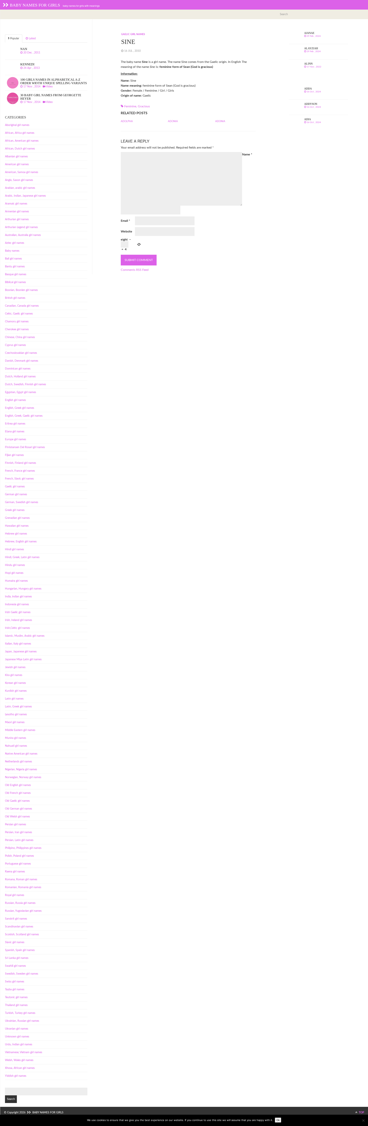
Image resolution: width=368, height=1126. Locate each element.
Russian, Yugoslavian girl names (23, 911)
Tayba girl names (14, 989)
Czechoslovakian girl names (21, 353)
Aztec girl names (14, 243)
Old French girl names (18, 793)
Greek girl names (15, 510)
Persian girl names (15, 824)
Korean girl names (15, 683)
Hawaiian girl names (17, 526)
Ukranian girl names (16, 1028)
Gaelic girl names (133, 34)
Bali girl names (13, 258)
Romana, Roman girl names (21, 879)
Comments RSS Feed (135, 269)
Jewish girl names (15, 667)
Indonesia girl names (17, 604)
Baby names (12, 251)
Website (126, 231)
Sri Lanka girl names (16, 958)
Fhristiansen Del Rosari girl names (25, 447)
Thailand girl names (16, 1005)
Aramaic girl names (16, 203)
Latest (32, 38)
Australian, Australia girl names (23, 235)
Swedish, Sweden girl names (21, 973)
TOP (361, 1112)
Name (247, 154)
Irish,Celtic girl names (17, 628)
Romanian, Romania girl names (23, 887)
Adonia (173, 121)
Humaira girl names (16, 581)
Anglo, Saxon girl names (19, 180)
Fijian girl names (14, 455)
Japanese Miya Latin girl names (23, 659)
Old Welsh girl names (17, 816)
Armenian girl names (17, 211)
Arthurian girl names (17, 219)
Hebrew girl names (16, 533)
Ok (278, 1120)
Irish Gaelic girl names (17, 612)
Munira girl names (15, 738)
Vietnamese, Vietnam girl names (23, 1052)
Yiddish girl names (15, 1076)
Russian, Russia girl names (20, 903)
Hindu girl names (15, 565)
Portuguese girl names (18, 863)
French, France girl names (20, 471)
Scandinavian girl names (19, 926)
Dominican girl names (17, 368)
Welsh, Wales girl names (19, 1060)
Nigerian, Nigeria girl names (21, 769)
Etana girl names (14, 431)
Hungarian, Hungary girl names (23, 588)
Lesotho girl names (16, 714)
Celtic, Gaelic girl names (19, 313)
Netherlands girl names (18, 761)
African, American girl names (22, 141)
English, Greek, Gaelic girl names (24, 416)
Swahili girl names (15, 966)
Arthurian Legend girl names (21, 227)
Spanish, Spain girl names (20, 950)
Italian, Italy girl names (18, 643)
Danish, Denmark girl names (21, 361)
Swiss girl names (14, 981)
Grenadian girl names (17, 518)
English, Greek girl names (19, 408)
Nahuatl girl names (16, 746)
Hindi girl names (14, 549)
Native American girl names (21, 753)
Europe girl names (15, 439)
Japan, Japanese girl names (21, 651)
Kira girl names (13, 675)
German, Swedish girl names (21, 502)
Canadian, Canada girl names (22, 306)
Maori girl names (15, 722)
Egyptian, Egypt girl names (20, 392)
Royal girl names (14, 895)
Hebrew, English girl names (21, 541)
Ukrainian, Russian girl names (22, 1021)
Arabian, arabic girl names (20, 188)
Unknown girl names (17, 1036)
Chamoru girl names (17, 321)
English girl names (15, 400)
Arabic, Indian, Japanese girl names (25, 196)
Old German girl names (18, 808)
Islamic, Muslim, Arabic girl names (24, 636)
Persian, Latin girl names (19, 840)
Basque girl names (15, 274)
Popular (14, 38)
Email (125, 220)
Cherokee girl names (17, 329)
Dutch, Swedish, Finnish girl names (25, 384)
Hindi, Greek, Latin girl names (22, 557)
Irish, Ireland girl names (18, 620)
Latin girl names (14, 698)
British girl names (15, 298)
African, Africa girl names (19, 133)
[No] (363, 1120)
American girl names (17, 164)
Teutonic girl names (16, 997)
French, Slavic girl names (19, 478)
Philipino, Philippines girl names (23, 848)
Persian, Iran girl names (18, 832)
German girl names (16, 494)
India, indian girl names (18, 596)
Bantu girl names (15, 266)
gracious (144, 106)
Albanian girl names (16, 156)
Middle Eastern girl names (20, 730)
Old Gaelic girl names (17, 801)
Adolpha (127, 121)
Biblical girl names (15, 282)
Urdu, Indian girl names (18, 1044)
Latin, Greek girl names (18, 706)
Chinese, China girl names (20, 337)
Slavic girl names (14, 942)
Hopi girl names (14, 573)
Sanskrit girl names (16, 918)
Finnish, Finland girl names (20, 463)
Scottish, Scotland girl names (22, 934)
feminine (130, 106)
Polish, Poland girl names (19, 856)
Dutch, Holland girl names (20, 376)
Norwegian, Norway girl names (23, 777)
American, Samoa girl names (21, 172)
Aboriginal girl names (17, 125)
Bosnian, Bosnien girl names (21, 290)
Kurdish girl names (16, 691)
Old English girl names (18, 785)
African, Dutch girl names (20, 148)
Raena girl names (15, 871)
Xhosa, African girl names (20, 1068)
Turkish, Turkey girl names (20, 1013)
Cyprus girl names (15, 345)
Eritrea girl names (15, 423)
